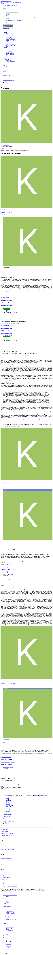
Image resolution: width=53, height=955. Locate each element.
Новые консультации (7, 814)
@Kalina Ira (3, 321)
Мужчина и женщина (10, 39)
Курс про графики (10, 53)
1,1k (6, 310)
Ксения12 (8, 804)
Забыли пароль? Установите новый (13, 20)
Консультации (6, 42)
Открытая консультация (11, 44)
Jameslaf (7, 808)
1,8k (6, 576)
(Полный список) (43, 795)
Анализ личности (9, 52)
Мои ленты (8, 60)
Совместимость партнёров (7, 833)
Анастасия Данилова (6, 566)
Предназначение (9, 38)
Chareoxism (8, 806)
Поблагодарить (4, 863)
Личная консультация (10, 45)
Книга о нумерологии (10, 54)
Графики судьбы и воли (11, 40)
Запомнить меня (9, 17)
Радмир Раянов (9, 809)
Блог (4, 58)
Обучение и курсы (10, 48)
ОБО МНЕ (2, 323)
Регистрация (6, 28)
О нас (4, 34)
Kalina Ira (6, 145)
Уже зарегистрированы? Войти (10, 5)
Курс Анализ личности (6, 847)
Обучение (5, 47)
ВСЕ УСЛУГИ (15, 323)
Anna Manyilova (9, 805)
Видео (7, 55)
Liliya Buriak (8, 800)
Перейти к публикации (6, 1)
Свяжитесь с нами (7, 885)
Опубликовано (7, 212)
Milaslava (8, 801)
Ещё (7, 33)
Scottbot (7, 807)
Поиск (7, 62)
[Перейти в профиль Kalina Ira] (26, 142)
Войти (7, 18)
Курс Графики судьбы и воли (7, 849)
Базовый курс (9, 51)
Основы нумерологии (6, 845)
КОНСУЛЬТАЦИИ (9, 323)
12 (6, 311)
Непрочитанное (11, 61)
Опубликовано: (8, 302)
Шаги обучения (4, 843)
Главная (5, 32)
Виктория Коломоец (6, 300)
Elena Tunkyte (9, 802)
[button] (2, 3)
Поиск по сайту (4, 879)
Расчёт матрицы (6, 35)
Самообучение (9, 49)
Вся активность (6, 59)
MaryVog (8, 811)
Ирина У (8, 799)
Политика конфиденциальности (10, 886)
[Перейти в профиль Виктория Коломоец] (6, 297)
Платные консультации (6, 861)
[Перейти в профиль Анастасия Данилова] (6, 564)
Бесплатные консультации (7, 860)
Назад (7, 901)
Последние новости (5, 877)
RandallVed (8, 798)
